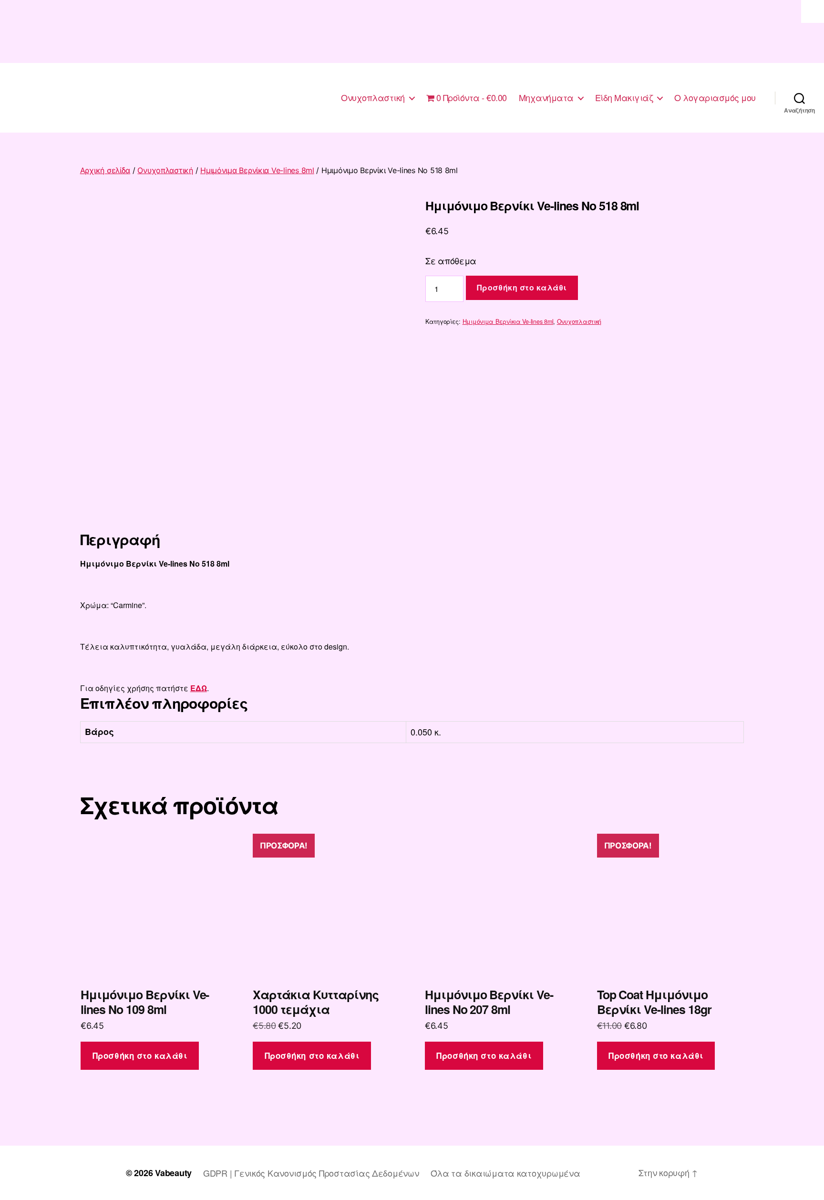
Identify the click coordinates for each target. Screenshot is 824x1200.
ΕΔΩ (198, 688)
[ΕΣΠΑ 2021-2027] (412, 31)
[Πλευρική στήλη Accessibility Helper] (812, 11)
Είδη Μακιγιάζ (624, 98)
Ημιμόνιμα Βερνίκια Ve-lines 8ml (257, 170)
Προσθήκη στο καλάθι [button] (140, 1055)
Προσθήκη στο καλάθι (522, 287)
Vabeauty (173, 1173)
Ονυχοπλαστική (373, 98)
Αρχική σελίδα (105, 170)
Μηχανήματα (546, 98)
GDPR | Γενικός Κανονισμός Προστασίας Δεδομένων (311, 1173)
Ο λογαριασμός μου (715, 98)
